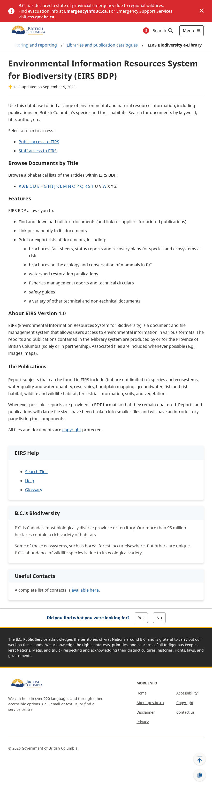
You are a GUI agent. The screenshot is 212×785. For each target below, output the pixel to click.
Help (29, 481)
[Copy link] (199, 775)
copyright (71, 430)
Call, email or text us (60, 703)
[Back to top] (199, 759)
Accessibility (187, 693)
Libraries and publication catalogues (102, 45)
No (159, 618)
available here (85, 590)
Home (142, 693)
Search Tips (36, 471)
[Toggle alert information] (146, 30)
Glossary (33, 490)
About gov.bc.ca (150, 702)
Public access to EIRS (39, 142)
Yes (141, 618)
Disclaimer (146, 712)
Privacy (143, 721)
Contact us (185, 712)
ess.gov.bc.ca (40, 17)
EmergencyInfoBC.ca (85, 11)
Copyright (184, 702)
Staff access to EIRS (38, 151)
